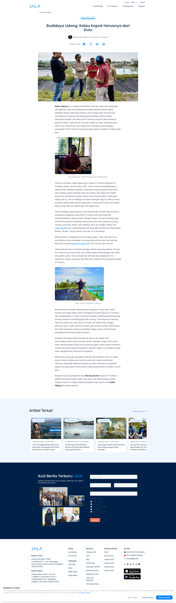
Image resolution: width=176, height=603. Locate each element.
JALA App (71, 564)
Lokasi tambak (61, 228)
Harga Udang (72, 575)
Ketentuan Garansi (92, 570)
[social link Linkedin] (131, 564)
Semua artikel (45, 12)
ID (134, 2)
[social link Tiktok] (136, 564)
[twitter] (97, 44)
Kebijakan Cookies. (84, 593)
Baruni (70, 568)
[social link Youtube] (139, 564)
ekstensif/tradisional (80, 243)
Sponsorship (108, 556)
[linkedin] (103, 44)
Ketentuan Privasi (92, 574)
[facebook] (90, 44)
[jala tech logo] (34, 6)
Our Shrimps (98, 6)
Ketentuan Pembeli (93, 567)
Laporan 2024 (109, 567)
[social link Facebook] (125, 564)
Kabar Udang (72, 572)
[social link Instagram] (133, 564)
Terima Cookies (164, 597)
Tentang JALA (128, 6)
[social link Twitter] (128, 564)
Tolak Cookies (147, 597)
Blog (87, 559)
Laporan (141, 6)
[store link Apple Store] (132, 570)
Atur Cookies (132, 597)
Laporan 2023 (109, 570)
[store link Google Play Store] (132, 576)
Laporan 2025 (109, 563)
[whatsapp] (84, 44)
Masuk (143, 2)
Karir (87, 556)
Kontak (126, 2)
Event (106, 552)
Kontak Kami (90, 563)
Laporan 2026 (109, 559)
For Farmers (113, 6)
